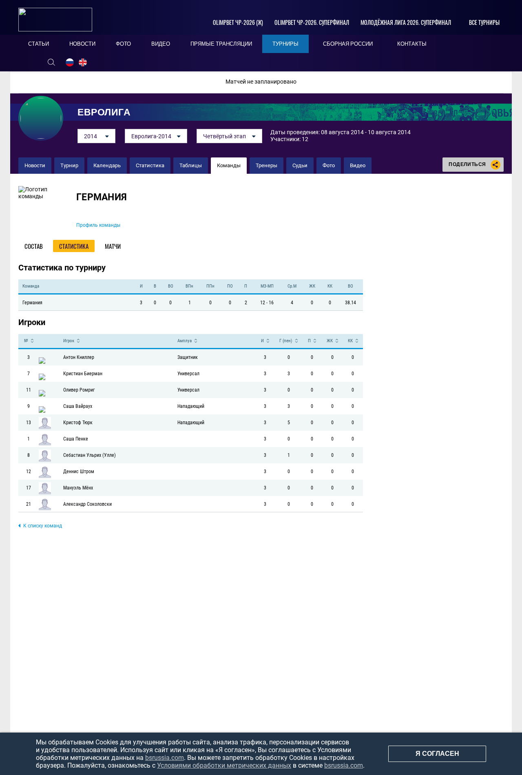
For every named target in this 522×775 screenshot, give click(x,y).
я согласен (437, 753)
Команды (229, 165)
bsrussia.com (164, 758)
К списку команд (42, 526)
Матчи (113, 245)
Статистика (150, 165)
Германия (101, 197)
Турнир (69, 165)
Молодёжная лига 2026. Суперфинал (406, 22)
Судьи (299, 165)
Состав (33, 245)
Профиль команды (98, 225)
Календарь (107, 165)
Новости (34, 165)
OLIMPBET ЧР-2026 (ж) (238, 22)
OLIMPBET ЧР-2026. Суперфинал (311, 22)
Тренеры (266, 165)
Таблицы (190, 165)
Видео (357, 165)
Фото (329, 165)
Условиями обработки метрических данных (224, 765)
